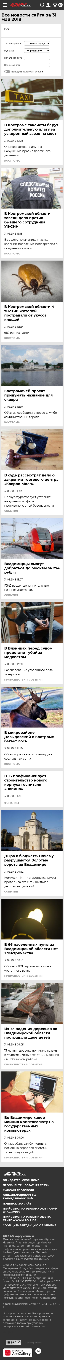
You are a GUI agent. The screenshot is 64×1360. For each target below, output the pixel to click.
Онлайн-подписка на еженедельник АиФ (19, 1197)
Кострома (12, 160)
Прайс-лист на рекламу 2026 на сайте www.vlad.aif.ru (27, 1218)
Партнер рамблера (33, 1343)
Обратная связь (37, 1185)
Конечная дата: (12, 65)
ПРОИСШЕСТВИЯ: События (23, 679)
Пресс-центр (12, 1185)
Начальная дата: (13, 57)
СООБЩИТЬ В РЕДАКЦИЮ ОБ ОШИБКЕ (29, 1225)
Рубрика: (9, 50)
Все (7, 29)
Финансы (11, 803)
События (11, 511)
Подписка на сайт (17, 1203)
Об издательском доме (21, 1180)
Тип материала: (12, 43)
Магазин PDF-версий (18, 1190)
